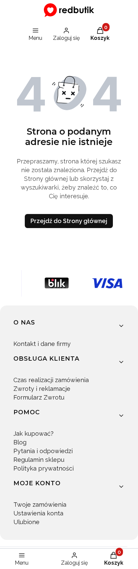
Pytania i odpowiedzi (43, 450)
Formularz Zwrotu (38, 397)
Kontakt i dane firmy (42, 343)
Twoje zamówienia (39, 504)
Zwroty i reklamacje (41, 388)
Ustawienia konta (38, 513)
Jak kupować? (33, 433)
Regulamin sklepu (38, 459)
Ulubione (26, 521)
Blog (19, 442)
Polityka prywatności (43, 468)
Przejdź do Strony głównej (68, 220)
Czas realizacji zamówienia (51, 379)
